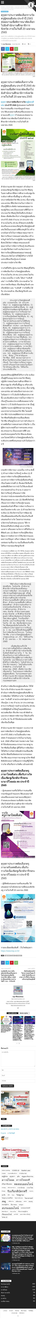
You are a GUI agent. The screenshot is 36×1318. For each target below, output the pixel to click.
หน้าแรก (3, 6)
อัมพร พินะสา (5, 1211)
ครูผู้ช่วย (5, 1176)
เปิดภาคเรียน (13, 1211)
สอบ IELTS (4, 1129)
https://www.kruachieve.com (18, 999)
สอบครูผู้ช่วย (5, 1204)
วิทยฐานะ (20, 1195)
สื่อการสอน (14, 1204)
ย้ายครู (3, 1191)
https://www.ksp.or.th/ (10, 951)
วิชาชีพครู (31, 1310)
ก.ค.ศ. (4, 1173)
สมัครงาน (11, 1201)
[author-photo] (18, 990)
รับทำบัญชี (12, 1133)
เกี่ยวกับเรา (21, 1313)
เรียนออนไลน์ (7, 1214)
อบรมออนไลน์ (10, 1208)
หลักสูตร (21, 1204)
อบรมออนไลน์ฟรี (25, 1208)
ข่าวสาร (11, 1310)
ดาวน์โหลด (8, 1180)
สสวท (25, 1201)
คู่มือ (18, 1176)
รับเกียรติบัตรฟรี (17, 1191)
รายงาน (31, 1191)
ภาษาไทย (30, 1187)
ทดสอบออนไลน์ (23, 1184)
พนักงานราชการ (11, 1187)
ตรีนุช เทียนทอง (7, 1184)
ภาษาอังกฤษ (21, 1187)
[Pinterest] (12, 49)
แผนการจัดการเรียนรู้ (25, 1214)
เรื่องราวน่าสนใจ (5, 1292)
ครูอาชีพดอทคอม (7, 44)
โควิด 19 (4, 1217)
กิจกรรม (17, 1310)
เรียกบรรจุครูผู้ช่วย (23, 1211)
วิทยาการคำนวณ (19, 1198)
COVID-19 (15, 1170)
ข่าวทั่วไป (3, 1298)
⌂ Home (5, 1310)
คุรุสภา (4, 102)
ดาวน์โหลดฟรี (23, 1180)
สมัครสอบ (19, 1201)
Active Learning (6, 1170)
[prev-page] (17, 1043)
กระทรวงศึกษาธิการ (12, 1173)
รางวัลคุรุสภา (18, 955)
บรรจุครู (4, 1187)
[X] (7, 49)
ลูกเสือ (3, 1195)
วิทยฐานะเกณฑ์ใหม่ (7, 1198)
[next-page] (19, 1043)
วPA (8, 1195)
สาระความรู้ (14, 1313)
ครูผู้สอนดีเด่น (7, 955)
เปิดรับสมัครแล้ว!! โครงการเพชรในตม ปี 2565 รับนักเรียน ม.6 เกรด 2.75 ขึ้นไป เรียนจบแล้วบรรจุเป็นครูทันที (27, 975)
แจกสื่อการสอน (5, 1301)
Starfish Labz (25, 1170)
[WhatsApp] (16, 49)
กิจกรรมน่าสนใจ (9, 6)
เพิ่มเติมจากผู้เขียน (24, 1013)
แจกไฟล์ (16, 1214)
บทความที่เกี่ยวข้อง (12, 1013)
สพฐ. (4, 1201)
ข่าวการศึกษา (4, 1287)
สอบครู (31, 1201)
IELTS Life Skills (14, 1129)
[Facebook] (3, 49)
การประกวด (22, 1173)
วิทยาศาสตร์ (29, 1198)
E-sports (3, 1133)
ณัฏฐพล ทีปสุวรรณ (27, 1176)
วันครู (13, 1195)
